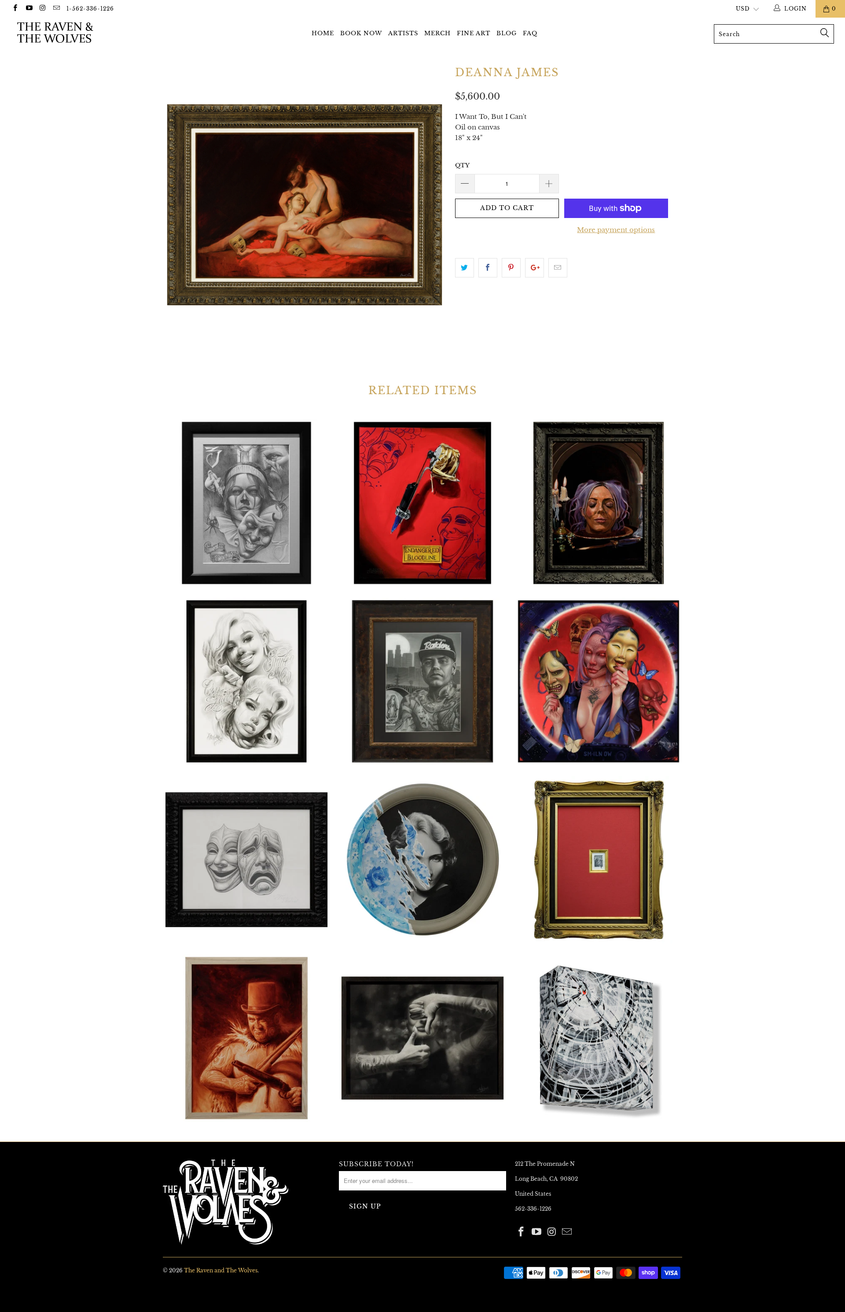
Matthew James (422, 1038)
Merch (437, 33)
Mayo (598, 1038)
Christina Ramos (598, 681)
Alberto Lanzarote (422, 503)
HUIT (422, 859)
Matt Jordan (246, 1038)
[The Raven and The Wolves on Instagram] (42, 8)
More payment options (616, 229)
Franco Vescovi (246, 859)
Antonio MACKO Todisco (246, 681)
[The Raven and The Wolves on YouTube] (28, 8)
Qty (462, 165)
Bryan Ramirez (422, 681)
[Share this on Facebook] (487, 267)
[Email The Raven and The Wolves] (56, 8)
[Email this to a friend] (557, 267)
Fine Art (473, 33)
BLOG (506, 33)
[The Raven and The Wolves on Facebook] (14, 8)
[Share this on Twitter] (464, 267)
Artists (403, 33)
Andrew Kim (598, 503)
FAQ (530, 33)
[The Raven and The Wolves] (72, 32)
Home (323, 33)
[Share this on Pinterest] (511, 267)
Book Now (361, 33)
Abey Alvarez (246, 503)
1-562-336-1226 (90, 8)
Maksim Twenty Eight (598, 859)
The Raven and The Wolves (220, 1270)
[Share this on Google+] (534, 267)
